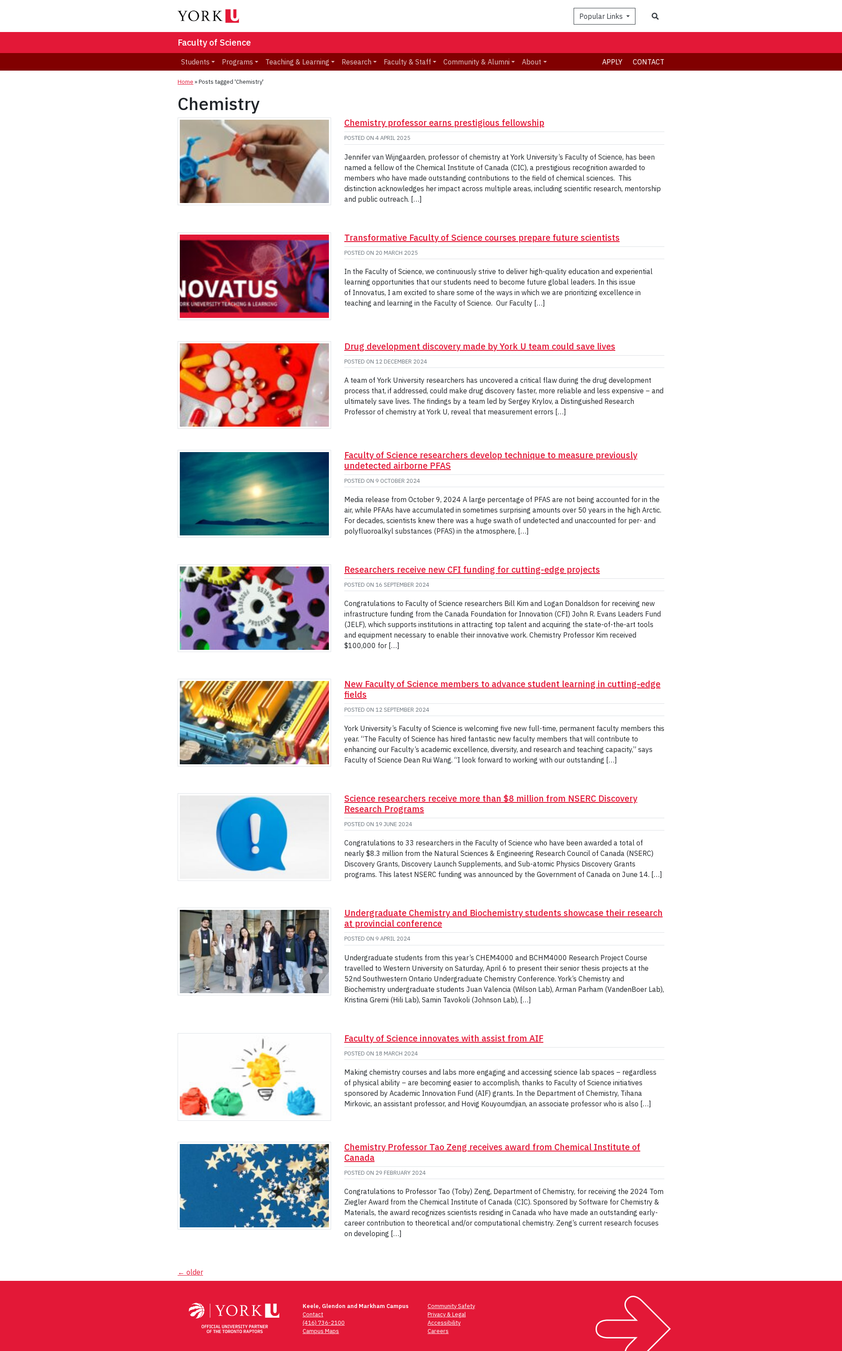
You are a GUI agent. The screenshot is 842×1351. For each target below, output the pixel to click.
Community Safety (451, 1306)
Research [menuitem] (356, 61)
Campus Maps (321, 1331)
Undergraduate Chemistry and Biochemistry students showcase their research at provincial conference (503, 918)
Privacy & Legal (447, 1314)
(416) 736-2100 (324, 1322)
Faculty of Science (214, 42)
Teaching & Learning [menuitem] (297, 61)
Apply (612, 61)
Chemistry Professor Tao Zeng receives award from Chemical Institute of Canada (492, 1152)
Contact (648, 61)
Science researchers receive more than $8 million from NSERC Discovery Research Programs (490, 803)
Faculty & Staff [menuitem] (407, 61)
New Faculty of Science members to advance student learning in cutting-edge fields (502, 689)
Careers (438, 1331)
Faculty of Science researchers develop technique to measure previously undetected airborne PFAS (490, 460)
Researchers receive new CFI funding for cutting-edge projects (472, 569)
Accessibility (444, 1322)
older (190, 1272)
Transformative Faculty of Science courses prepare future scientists (482, 237)
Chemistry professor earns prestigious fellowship (444, 122)
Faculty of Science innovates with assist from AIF (443, 1038)
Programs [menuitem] (237, 61)
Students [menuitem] (195, 61)
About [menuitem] (531, 61)
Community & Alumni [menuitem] (476, 61)
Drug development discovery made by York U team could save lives (479, 346)
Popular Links (601, 16)
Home (185, 82)
